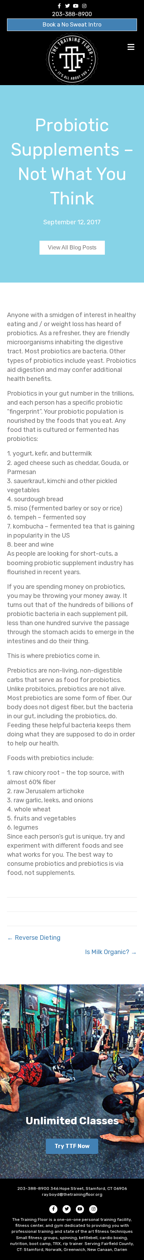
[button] (72, 1146)
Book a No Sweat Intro (72, 24)
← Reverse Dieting (33, 938)
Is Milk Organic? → (111, 952)
